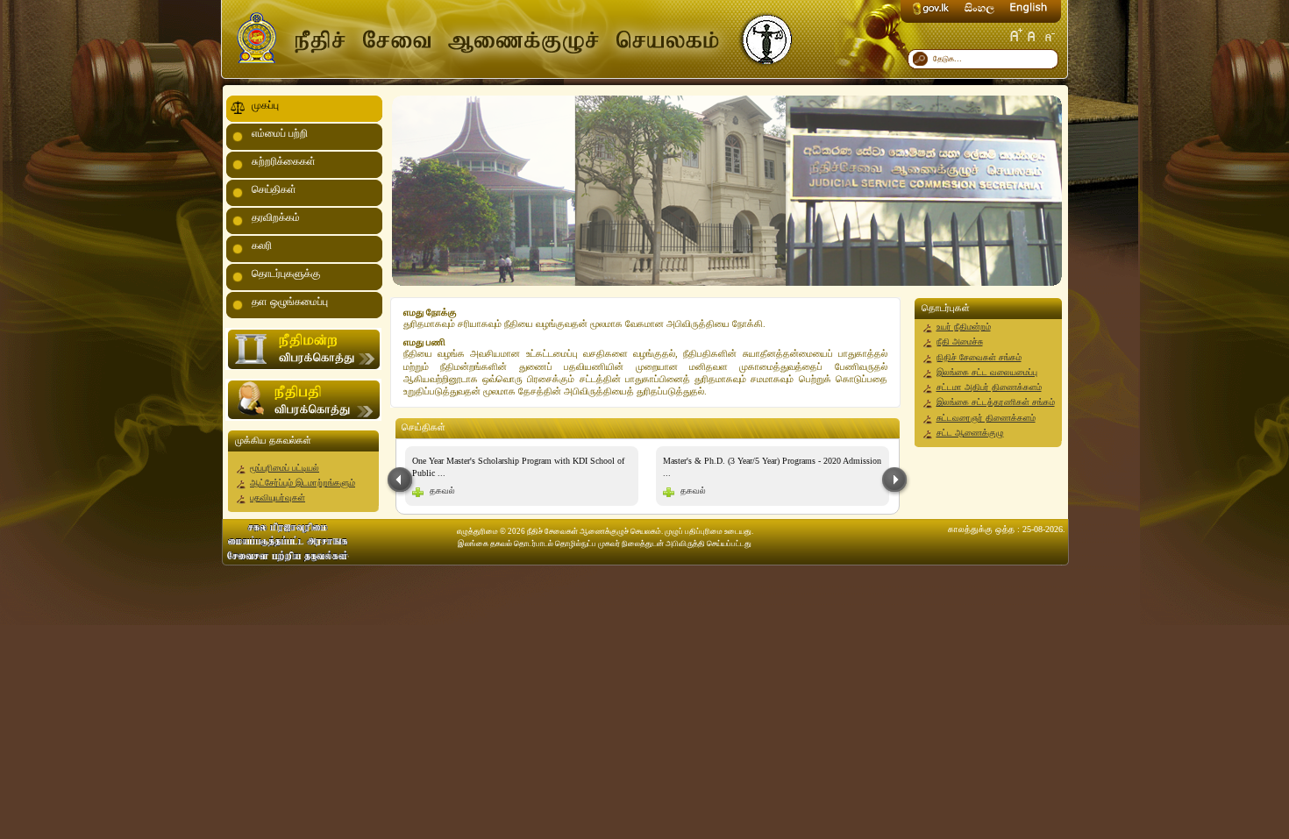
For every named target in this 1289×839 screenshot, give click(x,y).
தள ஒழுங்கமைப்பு (290, 301)
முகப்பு (265, 105)
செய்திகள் (274, 189)
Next (895, 481)
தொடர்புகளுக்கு (286, 273)
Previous (401, 481)
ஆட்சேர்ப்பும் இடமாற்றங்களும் (302, 482)
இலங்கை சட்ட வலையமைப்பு (986, 372)
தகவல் (442, 490)
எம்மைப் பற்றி (280, 133)
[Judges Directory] (303, 418)
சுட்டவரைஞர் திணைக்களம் (986, 418)
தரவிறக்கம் (276, 217)
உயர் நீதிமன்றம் (963, 326)
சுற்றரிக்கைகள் (284, 161)
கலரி (262, 245)
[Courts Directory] (303, 367)
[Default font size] (1032, 35)
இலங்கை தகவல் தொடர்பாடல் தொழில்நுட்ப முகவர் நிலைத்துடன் (561, 543)
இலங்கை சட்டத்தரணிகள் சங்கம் (995, 402)
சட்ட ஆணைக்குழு (970, 432)
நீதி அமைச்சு (959, 341)
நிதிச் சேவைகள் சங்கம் (979, 357)
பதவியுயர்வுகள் (277, 497)
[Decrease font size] (1049, 35)
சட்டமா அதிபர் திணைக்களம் (989, 387)
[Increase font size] (1015, 35)
